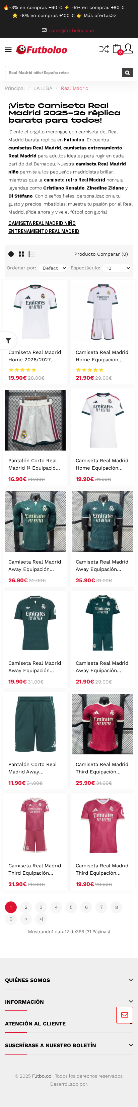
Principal (15, 88)
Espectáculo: (85, 267)
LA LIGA (42, 88)
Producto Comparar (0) (101, 254)
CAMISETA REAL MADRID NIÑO (42, 223)
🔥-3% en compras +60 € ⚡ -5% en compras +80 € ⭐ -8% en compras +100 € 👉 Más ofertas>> (64, 11)
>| (41, 918)
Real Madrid (74, 88)
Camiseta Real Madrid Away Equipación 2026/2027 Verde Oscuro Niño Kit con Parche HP (102, 667)
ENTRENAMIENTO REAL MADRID (43, 231)
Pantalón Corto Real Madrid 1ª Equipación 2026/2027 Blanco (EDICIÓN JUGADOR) (33, 465)
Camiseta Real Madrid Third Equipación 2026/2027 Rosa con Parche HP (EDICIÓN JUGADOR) (102, 768)
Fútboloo (41, 1076)
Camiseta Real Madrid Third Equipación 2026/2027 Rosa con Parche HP (102, 870)
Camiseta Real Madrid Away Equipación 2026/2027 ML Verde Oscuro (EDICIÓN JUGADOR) (34, 566)
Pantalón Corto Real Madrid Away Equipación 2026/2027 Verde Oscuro (32, 768)
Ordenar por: (21, 267)
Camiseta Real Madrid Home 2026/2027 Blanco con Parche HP (35, 356)
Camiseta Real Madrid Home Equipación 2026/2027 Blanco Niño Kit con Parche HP (102, 356)
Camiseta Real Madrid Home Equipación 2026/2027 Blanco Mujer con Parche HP (102, 465)
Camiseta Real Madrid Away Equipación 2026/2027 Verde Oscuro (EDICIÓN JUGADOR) (102, 566)
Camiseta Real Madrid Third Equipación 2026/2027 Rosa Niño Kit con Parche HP (34, 870)
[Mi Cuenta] (128, 51)
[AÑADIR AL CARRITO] (26, 335)
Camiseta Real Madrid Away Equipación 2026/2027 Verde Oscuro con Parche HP (34, 667)
